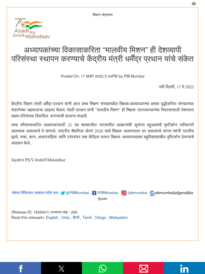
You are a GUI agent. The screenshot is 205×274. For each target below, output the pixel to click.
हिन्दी (76, 217)
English (52, 217)
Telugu (101, 217)
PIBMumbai (108, 193)
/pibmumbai (137, 193)
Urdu (66, 217)
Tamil (87, 217)
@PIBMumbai (77, 193)
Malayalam (118, 217)
